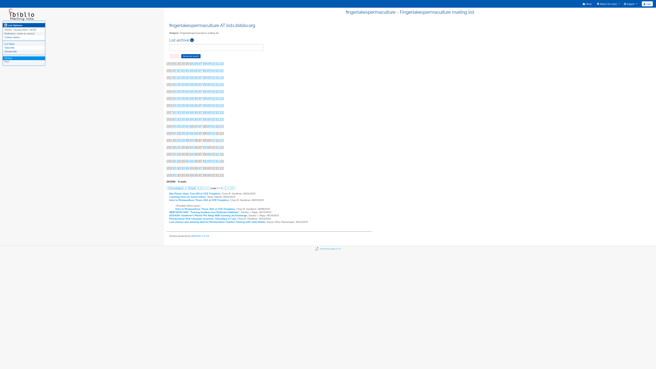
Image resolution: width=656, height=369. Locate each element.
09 (210, 64)
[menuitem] (587, 4)
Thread (192, 188)
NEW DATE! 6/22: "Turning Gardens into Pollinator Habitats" (204, 212)
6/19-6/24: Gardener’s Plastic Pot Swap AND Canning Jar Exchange (208, 215)
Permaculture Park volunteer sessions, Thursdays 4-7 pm (202, 218)
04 (188, 71)
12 (222, 64)
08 (205, 64)
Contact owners (12, 37)
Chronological (176, 188)
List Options (14, 25)
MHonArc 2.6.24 (200, 236)
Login (648, 3)
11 (218, 64)
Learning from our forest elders (187, 197)
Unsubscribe (10, 51)
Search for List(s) (608, 3)
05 (193, 64)
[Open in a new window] (192, 40)
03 (184, 71)
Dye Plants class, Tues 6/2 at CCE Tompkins (194, 193)
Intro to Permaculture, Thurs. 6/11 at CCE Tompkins (199, 200)
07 (201, 64)
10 (214, 64)
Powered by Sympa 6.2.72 (330, 249)
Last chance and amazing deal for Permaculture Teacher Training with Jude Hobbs (217, 222)
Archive (8, 58)
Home (588, 3)
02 (179, 71)
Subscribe (9, 47)
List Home (9, 44)
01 (175, 71)
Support (630, 3)
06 (197, 64)
